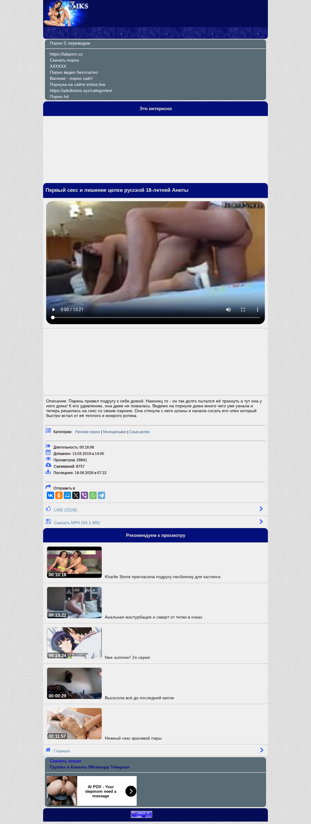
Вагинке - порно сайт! (71, 78)
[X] (76, 495)
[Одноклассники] (59, 495)
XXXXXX (58, 66)
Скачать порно (64, 60)
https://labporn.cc (66, 54)
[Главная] (66, 24)
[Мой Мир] (67, 495)
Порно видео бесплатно (74, 72)
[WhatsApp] (93, 495)
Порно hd (59, 96)
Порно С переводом (70, 43)
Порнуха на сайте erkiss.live (77, 84)
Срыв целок (139, 432)
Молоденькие (114, 432)
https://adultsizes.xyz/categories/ (81, 90)
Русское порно (87, 432)
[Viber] (84, 495)
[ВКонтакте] (50, 495)
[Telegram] (101, 495)
